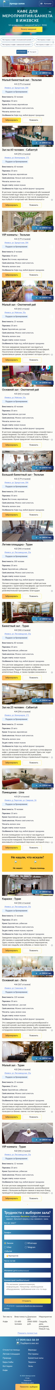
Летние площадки (11, 1354)
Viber (9, 1247)
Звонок (10, 1243)
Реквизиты (27, 1380)
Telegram (31, 1247)
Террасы (32, 1362)
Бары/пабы (8, 1362)
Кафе (5, 1370)
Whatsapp (32, 1243)
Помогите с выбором (29, 1387)
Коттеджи (7, 1366)
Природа (7, 1358)
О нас (27, 1378)
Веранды (32, 1350)
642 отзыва (23, 309)
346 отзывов (24, 549)
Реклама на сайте (27, 1383)
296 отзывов (24, 154)
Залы (30, 1366)
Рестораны (33, 1354)
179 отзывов (24, 84)
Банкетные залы (35, 1358)
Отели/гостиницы (11, 1350)
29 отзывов (23, 797)
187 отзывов (24, 984)
